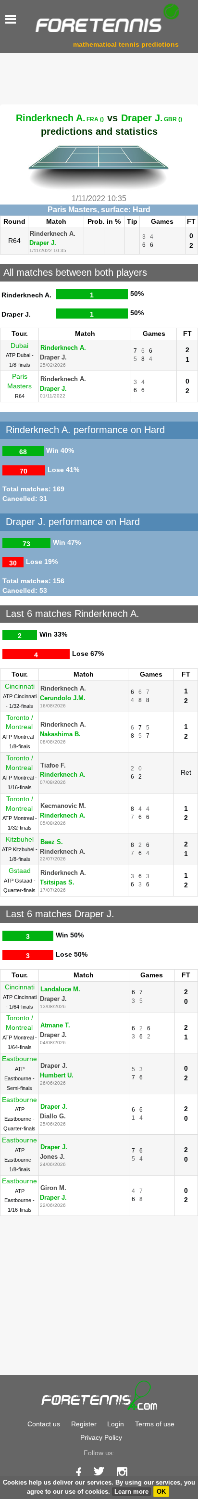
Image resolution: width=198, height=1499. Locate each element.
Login (115, 1424)
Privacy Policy (101, 1437)
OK (161, 1491)
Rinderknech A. (60, 118)
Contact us (43, 1424)
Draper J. (151, 118)
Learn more (131, 1491)
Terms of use (154, 1424)
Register (84, 1424)
